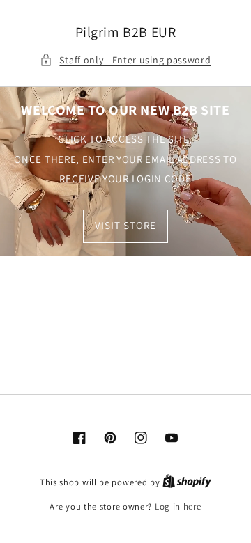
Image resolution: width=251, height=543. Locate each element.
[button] (125, 60)
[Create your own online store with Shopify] (186, 482)
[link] (125, 171)
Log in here (178, 506)
